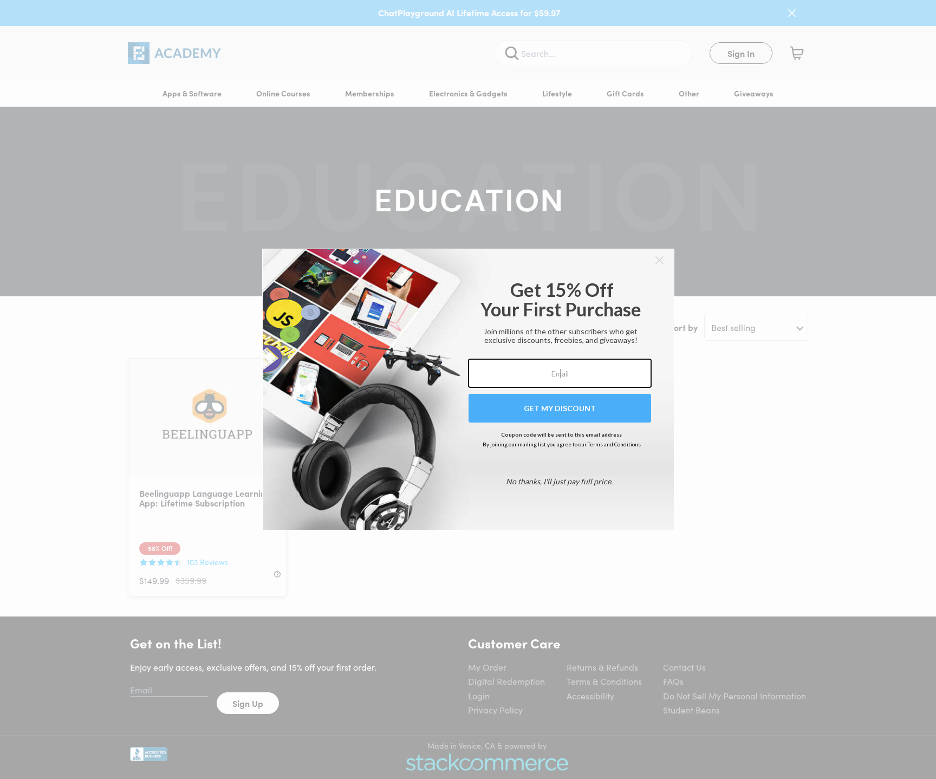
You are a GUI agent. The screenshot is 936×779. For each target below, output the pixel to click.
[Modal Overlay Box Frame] (468, 389)
